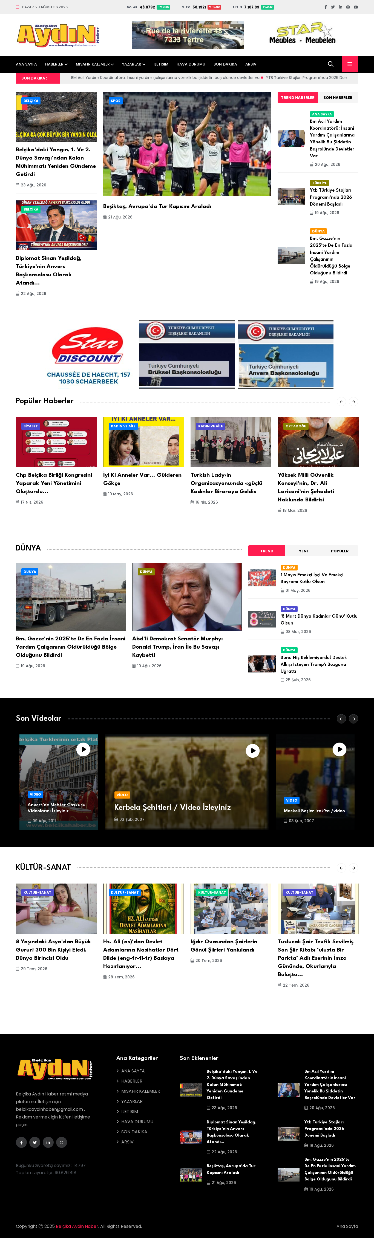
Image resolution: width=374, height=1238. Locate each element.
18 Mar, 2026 (295, 510)
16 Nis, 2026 (206, 502)
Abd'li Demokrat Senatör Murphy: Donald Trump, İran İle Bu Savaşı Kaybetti (177, 647)
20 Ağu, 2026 (327, 164)
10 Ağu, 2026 (149, 666)
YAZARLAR (131, 64)
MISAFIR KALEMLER (93, 64)
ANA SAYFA (26, 64)
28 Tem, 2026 (121, 977)
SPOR (115, 100)
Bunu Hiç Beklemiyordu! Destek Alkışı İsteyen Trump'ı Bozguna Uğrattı (314, 664)
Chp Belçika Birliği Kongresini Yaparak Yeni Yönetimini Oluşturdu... (54, 484)
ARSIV (251, 64)
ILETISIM (161, 64)
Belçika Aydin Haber (77, 1226)
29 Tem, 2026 (34, 969)
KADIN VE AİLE (123, 426)
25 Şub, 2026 (298, 680)
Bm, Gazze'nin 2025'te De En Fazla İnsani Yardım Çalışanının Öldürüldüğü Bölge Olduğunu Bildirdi (70, 647)
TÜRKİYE (319, 183)
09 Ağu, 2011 (44, 821)
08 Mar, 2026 (298, 631)
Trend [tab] (267, 551)
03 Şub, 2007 (132, 819)
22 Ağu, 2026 (33, 293)
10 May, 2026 (120, 494)
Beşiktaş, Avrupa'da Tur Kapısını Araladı (157, 206)
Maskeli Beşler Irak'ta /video (314, 811)
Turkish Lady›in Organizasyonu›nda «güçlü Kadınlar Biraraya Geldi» (226, 484)
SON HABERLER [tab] (337, 97)
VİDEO (35, 794)
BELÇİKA (31, 100)
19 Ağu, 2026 (327, 212)
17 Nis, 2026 (32, 502)
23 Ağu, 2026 (33, 185)
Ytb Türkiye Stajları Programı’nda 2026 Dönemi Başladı (331, 197)
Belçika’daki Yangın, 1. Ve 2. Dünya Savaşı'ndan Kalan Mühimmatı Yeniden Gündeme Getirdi (232, 1085)
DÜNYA (318, 231)
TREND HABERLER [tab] (298, 97)
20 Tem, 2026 (208, 960)
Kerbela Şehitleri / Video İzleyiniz (172, 808)
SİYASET (31, 426)
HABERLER (54, 64)
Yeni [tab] (303, 551)
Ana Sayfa (347, 1226)
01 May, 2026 (298, 590)
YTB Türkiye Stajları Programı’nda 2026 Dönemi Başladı (147, 77)
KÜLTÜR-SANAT (37, 892)
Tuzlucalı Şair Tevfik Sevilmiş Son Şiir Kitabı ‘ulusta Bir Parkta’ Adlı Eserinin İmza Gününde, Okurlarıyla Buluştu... (315, 958)
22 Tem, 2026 (296, 985)
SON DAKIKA (225, 64)
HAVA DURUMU (191, 64)
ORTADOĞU (296, 426)
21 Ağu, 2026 (120, 217)
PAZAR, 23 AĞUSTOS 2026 (45, 7)
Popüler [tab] (340, 551)
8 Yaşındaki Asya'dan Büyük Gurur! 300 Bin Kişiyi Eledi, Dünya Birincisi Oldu (53, 950)
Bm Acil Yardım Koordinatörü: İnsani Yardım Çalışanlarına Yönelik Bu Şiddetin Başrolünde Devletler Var (329, 1085)
